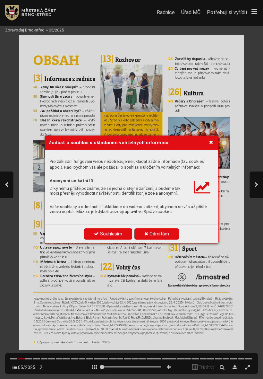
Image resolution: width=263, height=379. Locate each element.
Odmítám (158, 234)
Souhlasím (110, 234)
